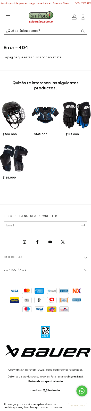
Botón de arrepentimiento (45, 381)
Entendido (77, 405)
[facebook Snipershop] (37, 242)
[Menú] (8, 17)
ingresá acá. (75, 376)
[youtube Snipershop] (50, 242)
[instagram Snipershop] (24, 242)
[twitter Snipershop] (62, 242)
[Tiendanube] (45, 391)
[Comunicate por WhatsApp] (81, 390)
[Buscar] (83, 31)
